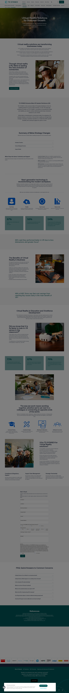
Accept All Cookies (43, 685)
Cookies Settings (43, 688)
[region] (30, 687)
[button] (4, 687)
